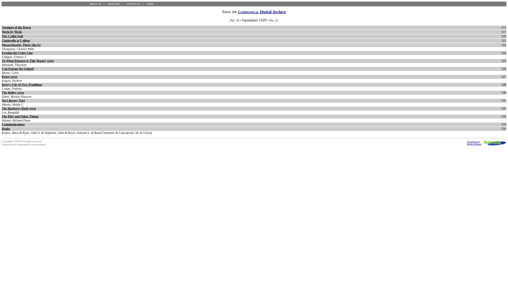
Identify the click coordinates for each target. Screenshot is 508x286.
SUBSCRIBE (113, 4)
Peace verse (9, 76)
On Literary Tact (13, 100)
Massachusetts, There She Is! (21, 45)
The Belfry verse (13, 92)
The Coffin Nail (12, 36)
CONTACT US (133, 4)
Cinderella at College (16, 40)
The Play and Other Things (20, 116)
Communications (13, 124)
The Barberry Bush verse (19, 108)
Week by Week (12, 32)
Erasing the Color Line (17, 53)
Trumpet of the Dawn (16, 27)
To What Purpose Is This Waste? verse (28, 61)
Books (6, 128)
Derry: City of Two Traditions (22, 84)
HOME (150, 4)
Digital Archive (262, 12)
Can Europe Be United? (18, 69)
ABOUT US (95, 4)
